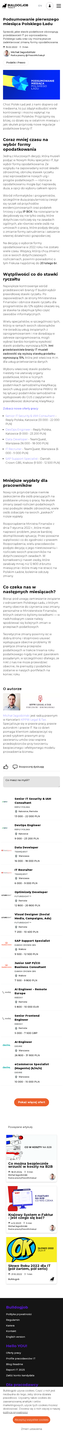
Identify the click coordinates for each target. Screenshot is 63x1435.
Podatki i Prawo (15, 62)
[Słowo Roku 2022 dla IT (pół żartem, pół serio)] (31, 1249)
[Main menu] (58, 6)
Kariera (10, 1325)
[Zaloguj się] (49, 6)
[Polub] (5, 766)
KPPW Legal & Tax (33, 719)
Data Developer (17, 439)
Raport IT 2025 (15, 1369)
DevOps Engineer (18, 429)
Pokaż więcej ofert (31, 1102)
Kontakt (11, 1331)
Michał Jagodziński (16, 715)
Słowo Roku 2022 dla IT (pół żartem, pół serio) (29, 1267)
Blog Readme (14, 1364)
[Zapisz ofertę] (60, 798)
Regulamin (13, 1319)
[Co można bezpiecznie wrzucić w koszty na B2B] (31, 1147)
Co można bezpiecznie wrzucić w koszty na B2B (30, 1165)
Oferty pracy (13, 1352)
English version (15, 1336)
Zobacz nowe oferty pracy (20, 408)
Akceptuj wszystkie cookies (31, 1419)
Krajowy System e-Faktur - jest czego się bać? (30, 1216)
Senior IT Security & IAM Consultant (30, 416)
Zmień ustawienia (31, 1428)
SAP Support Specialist (22, 458)
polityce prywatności (15, 1412)
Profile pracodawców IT (20, 1358)
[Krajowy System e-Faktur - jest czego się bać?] (31, 1198)
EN (40, 5)
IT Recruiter (14, 449)
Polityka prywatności (19, 1314)
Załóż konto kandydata (20, 1375)
